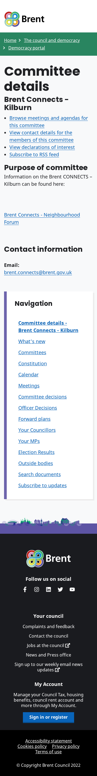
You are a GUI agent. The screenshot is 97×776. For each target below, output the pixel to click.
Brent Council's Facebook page (24, 589)
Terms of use (48, 751)
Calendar (28, 374)
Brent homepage (48, 558)
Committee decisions (42, 396)
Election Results (36, 452)
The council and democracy (52, 40)
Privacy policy (65, 746)
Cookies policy (32, 746)
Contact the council (48, 636)
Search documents (39, 474)
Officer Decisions (37, 407)
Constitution (32, 363)
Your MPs (29, 441)
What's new (31, 341)
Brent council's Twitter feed (60, 589)
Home (10, 40)
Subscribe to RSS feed (34, 154)
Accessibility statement (48, 741)
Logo (24, 19)
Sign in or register (48, 717)
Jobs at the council (46, 645)
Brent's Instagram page (36, 589)
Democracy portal (26, 48)
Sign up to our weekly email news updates (49, 667)
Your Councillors (37, 430)
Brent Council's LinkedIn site (48, 589)
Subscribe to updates (42, 485)
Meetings (29, 385)
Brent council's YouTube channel (72, 589)
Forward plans (34, 419)
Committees (32, 352)
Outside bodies (35, 463)
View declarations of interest (42, 147)
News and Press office (48, 655)
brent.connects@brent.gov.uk (38, 272)
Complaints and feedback (49, 626)
